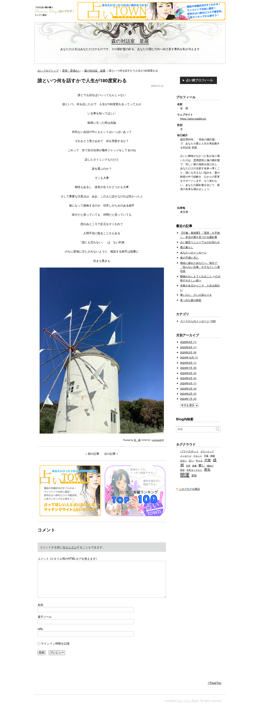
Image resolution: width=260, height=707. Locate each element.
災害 (188, 465)
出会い (183, 460)
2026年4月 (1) (188, 342)
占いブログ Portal (188, 701)
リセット (197, 455)
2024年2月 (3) (188, 394)
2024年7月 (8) (188, 368)
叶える (199, 460)
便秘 (212, 455)
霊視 (194, 475)
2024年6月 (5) (188, 373)
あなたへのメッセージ (193, 252)
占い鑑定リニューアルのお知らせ (200, 242)
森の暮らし (186, 247)
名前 (40, 605)
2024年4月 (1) (188, 383)
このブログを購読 (189, 489)
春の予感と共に (189, 257)
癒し (201, 465)
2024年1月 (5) (188, 399)
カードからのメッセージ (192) (198, 321)
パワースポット (189, 451)
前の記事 (93, 453)
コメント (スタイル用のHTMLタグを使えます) (67, 558)
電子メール (45, 617)
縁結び (210, 465)
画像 (194, 465)
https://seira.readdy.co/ (193, 118)
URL (40, 629)
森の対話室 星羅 (130, 40)
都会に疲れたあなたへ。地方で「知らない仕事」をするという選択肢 (200, 267)
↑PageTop (214, 683)
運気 (207, 469)
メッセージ (185, 455)
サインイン (70, 547)
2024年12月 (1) (189, 357)
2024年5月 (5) (188, 378)
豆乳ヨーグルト (194, 469)
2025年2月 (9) (188, 352)
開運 (185, 474)
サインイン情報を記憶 (55, 643)
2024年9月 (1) (188, 363)
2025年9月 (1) (188, 347)
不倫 (206, 455)
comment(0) (158, 439)
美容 (182, 469)
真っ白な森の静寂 (190, 300)
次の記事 (110, 453)
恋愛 (207, 460)
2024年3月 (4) (188, 388)
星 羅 (137, 439)
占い (191, 460)
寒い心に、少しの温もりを (196, 295)
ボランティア (207, 451)
